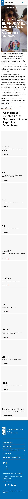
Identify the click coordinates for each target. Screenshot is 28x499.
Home (3, 7)
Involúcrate (7, 454)
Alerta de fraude (7, 478)
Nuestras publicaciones (11, 450)
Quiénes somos (8, 442)
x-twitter (8, 485)
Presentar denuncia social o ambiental (12, 476)
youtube (15, 485)
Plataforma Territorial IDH (12, 457)
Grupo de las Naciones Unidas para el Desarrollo (12, 54)
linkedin (12, 485)
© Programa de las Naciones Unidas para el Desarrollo (12, 491)
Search (23, 3)
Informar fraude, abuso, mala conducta (12, 473)
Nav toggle (25, 3)
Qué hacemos (7, 446)
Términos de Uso (7, 481)
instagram (5, 485)
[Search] (7, 466)
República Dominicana (10, 2)
